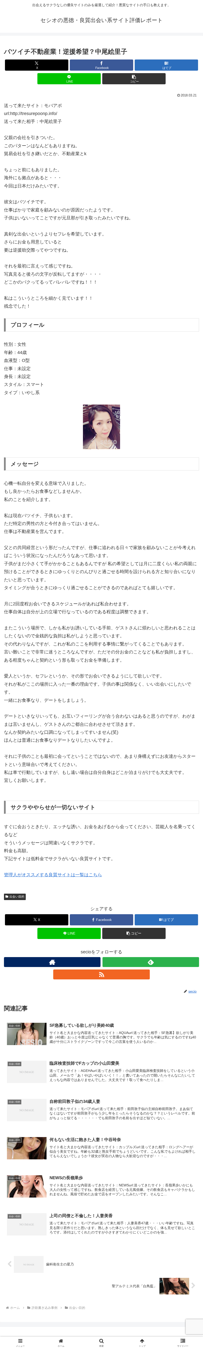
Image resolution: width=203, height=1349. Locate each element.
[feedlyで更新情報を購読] (150, 962)
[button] (134, 78)
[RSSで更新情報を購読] (101, 974)
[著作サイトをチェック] (52, 962)
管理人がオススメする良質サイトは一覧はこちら (53, 874)
